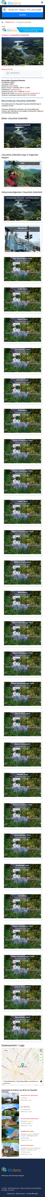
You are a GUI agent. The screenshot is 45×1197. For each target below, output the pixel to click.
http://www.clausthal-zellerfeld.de (26, 93)
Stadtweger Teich (22, 865)
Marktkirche (22, 228)
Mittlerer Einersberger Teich (22, 532)
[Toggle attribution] (41, 1081)
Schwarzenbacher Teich (22, 805)
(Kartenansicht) (7, 69)
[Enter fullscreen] (40, 1050)
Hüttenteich (22, 410)
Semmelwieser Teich (22, 835)
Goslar (27, 91)
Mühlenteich (22, 592)
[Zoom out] (40, 1057)
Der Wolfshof (25, 1107)
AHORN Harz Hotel (27, 1131)
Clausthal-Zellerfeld (22, 125)
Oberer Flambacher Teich (23, 653)
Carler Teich (22, 289)
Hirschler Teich (22, 380)
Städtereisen (9, 22)
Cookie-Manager (32, 1193)
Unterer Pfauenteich (22, 987)
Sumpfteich (22, 896)
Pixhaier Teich (22, 774)
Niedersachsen (15, 89)
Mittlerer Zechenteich (22, 562)
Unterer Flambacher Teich (22, 926)
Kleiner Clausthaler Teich (22, 471)
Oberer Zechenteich (22, 744)
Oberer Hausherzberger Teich (22, 683)
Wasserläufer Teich (22, 1017)
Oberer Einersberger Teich (22, 623)
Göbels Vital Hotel (27, 1145)
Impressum (11, 1193)
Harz (22, 163)
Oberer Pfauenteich (22, 714)
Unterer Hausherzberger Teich (23, 956)
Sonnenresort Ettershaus (30, 1118)
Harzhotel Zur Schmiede (29, 1095)
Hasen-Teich (23, 319)
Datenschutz (20, 1193)
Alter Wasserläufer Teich (22, 258)
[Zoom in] (40, 1054)
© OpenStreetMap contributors (26, 1081)
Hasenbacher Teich (22, 350)
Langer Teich (22, 501)
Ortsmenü (14, 73)
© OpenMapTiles (9, 1081)
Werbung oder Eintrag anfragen (13, 1175)
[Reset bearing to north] (40, 1060)
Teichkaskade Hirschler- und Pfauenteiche (22, 198)
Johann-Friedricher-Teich (22, 440)
